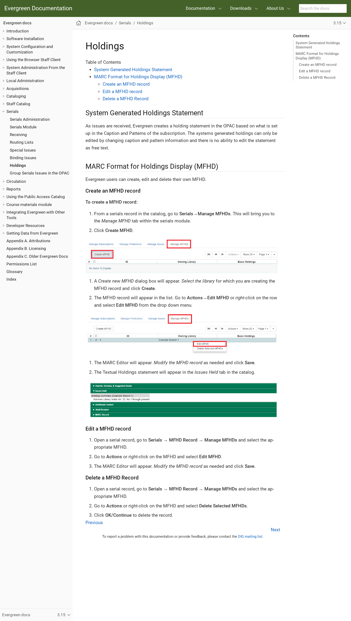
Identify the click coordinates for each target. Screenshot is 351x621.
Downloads (240, 8)
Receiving (18, 134)
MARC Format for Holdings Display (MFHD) (317, 56)
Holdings (18, 165)
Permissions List (21, 264)
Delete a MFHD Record (317, 77)
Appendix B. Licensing (26, 248)
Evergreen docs (17, 22)
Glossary (14, 271)
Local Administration (25, 80)
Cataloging (16, 96)
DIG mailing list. (250, 536)
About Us (275, 8)
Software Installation (25, 38)
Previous (94, 522)
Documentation (200, 8)
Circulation (16, 181)
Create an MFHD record (317, 65)
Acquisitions (17, 88)
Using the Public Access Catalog (35, 196)
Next (275, 529)
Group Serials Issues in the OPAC (39, 173)
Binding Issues (23, 157)
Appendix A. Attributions (28, 240)
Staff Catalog (18, 103)
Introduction (17, 31)
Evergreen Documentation (38, 8)
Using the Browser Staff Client (33, 59)
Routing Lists (21, 142)
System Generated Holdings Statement (318, 45)
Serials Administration (30, 119)
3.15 (337, 23)
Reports (13, 189)
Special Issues (23, 149)
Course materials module (29, 204)
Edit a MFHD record (314, 71)
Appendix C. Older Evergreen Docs (37, 256)
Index (11, 279)
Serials (12, 111)
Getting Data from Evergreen (32, 233)
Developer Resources (25, 225)
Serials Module (23, 126)
